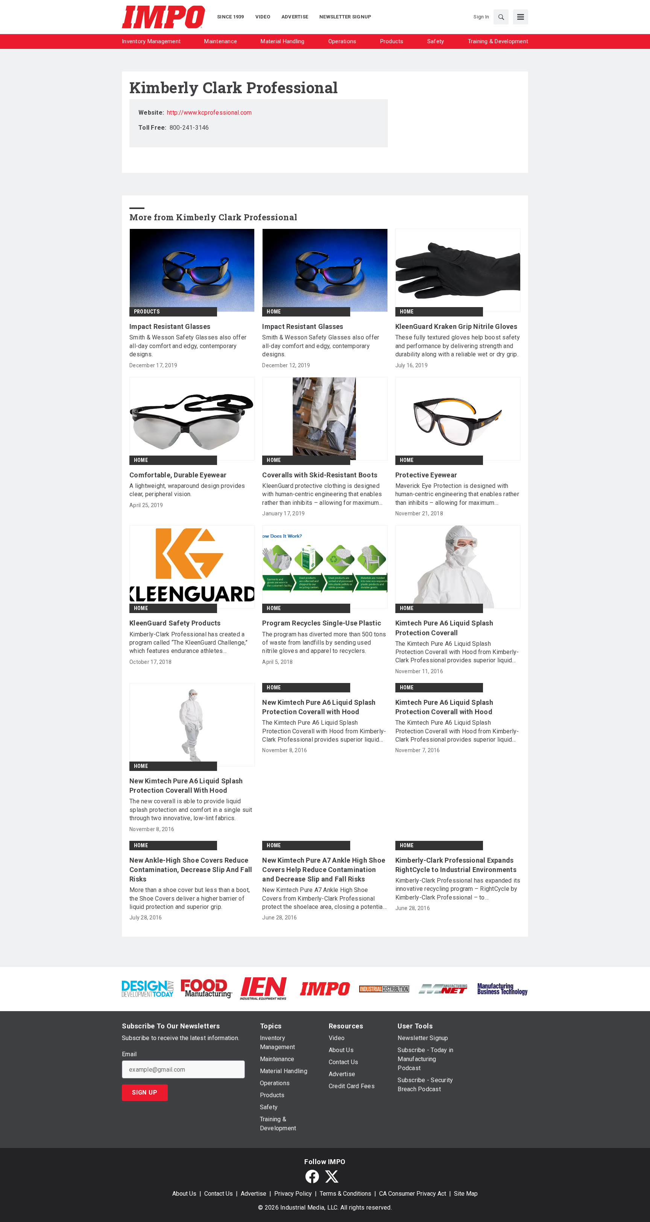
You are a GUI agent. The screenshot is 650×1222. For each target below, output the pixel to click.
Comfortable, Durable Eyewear (177, 475)
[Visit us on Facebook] (312, 1176)
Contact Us (218, 1193)
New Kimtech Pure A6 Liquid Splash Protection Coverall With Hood (186, 785)
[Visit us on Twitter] (332, 1176)
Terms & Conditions (345, 1193)
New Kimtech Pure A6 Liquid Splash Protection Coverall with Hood (318, 707)
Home (274, 312)
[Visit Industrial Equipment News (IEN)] (263, 988)
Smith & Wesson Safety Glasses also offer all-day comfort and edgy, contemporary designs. (187, 346)
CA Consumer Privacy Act (412, 1193)
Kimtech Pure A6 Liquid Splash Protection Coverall (444, 627)
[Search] (501, 16)
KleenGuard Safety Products (175, 623)
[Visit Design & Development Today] (147, 988)
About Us (184, 1193)
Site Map (466, 1193)
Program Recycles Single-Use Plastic (321, 623)
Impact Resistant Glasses (169, 326)
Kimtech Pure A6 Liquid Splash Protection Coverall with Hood (444, 707)
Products (147, 312)
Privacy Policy (293, 1193)
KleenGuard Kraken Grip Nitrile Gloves (456, 326)
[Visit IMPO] (325, 988)
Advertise (253, 1193)
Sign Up (145, 1092)
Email (129, 1054)
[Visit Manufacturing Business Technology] (502, 988)
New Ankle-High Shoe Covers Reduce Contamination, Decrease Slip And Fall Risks (190, 869)
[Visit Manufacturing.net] (443, 988)
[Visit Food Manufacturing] (206, 988)
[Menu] (520, 16)
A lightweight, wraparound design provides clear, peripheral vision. (187, 490)
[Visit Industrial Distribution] (384, 988)
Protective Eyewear (426, 475)
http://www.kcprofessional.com (209, 112)
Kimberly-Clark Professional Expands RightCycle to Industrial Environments (455, 865)
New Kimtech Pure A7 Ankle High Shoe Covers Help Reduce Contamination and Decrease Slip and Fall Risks (323, 869)
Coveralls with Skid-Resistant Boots (319, 475)
